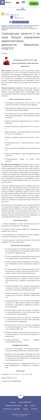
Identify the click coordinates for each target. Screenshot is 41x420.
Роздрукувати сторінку (20, 22)
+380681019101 (19, 17)
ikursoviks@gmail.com (12, 15)
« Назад (4, 53)
